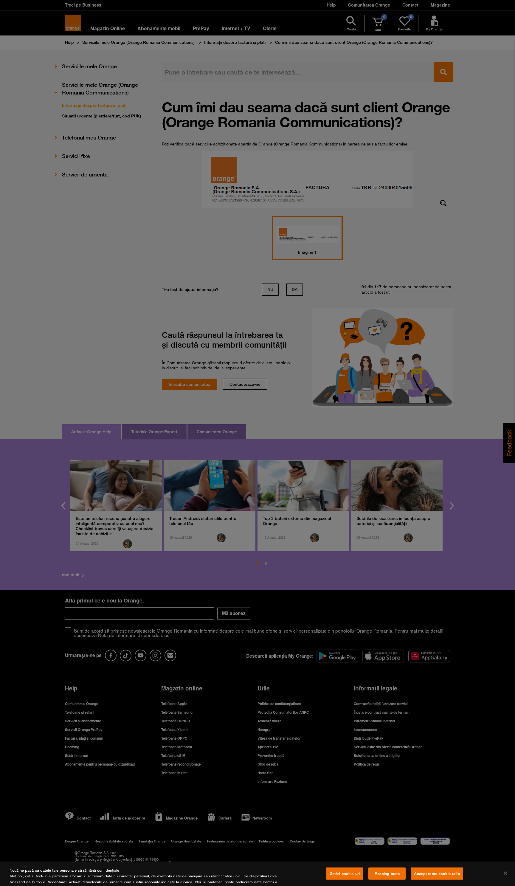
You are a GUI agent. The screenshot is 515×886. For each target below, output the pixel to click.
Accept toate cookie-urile (437, 873)
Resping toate (387, 873)
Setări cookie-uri (345, 873)
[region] (257, 874)
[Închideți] (505, 873)
